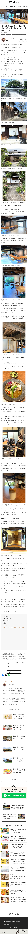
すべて (2, 6)
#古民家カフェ (8, 35)
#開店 (2, 35)
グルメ (6, 6)
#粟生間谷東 (8, 34)
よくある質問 (8, 921)
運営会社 (20, 918)
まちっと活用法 (16, 921)
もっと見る (13, 779)
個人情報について (9, 924)
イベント (11, 6)
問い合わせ (7, 918)
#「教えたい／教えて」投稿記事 (19, 34)
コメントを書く (15, 671)
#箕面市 (3, 34)
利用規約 (14, 918)
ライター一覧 (21, 680)
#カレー (13, 35)
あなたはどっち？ (18, 6)
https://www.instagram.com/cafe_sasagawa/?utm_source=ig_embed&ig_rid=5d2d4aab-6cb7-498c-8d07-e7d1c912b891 (14, 627)
